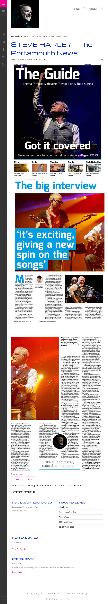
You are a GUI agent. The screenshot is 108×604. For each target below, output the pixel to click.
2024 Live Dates (65, 522)
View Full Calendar (19, 549)
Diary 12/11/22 (17, 563)
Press (32, 36)
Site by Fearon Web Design (75, 593)
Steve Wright (64, 517)
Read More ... (17, 572)
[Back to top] (3, 600)
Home (26, 36)
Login (77, 9)
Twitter (3, 41)
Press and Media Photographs (3, 57)
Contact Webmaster (50, 593)
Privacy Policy (32, 593)
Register (93, 9)
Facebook (3, 49)
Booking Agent (3, 64)
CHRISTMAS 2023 (66, 527)
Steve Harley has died (67, 512)
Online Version (16, 474)
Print (102, 60)
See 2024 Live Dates (19, 510)
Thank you (63, 507)
